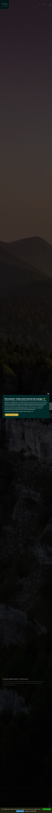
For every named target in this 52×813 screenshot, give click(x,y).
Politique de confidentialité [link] (30, 811)
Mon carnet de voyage (11, 414)
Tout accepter (47, 809)
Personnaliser (20, 811)
